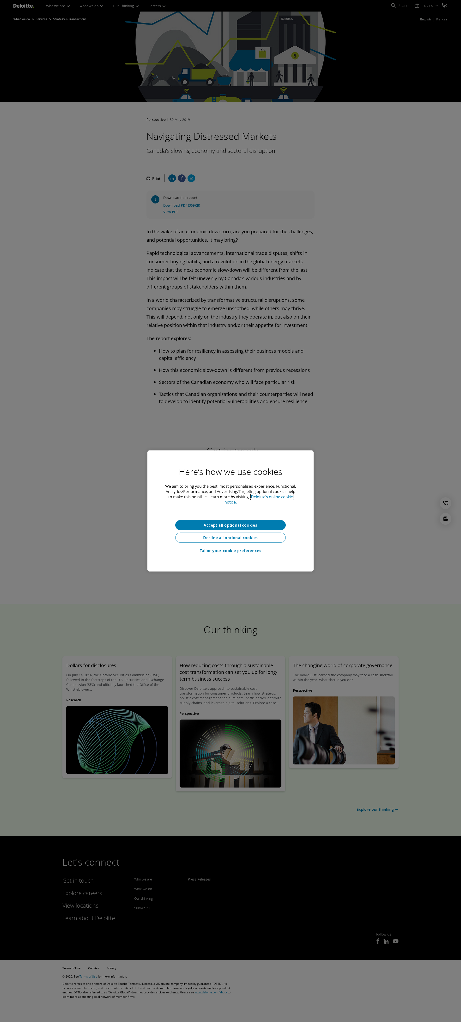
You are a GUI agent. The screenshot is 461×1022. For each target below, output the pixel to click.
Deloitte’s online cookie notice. (258, 499)
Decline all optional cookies (230, 537)
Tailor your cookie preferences (230, 550)
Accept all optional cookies (230, 525)
